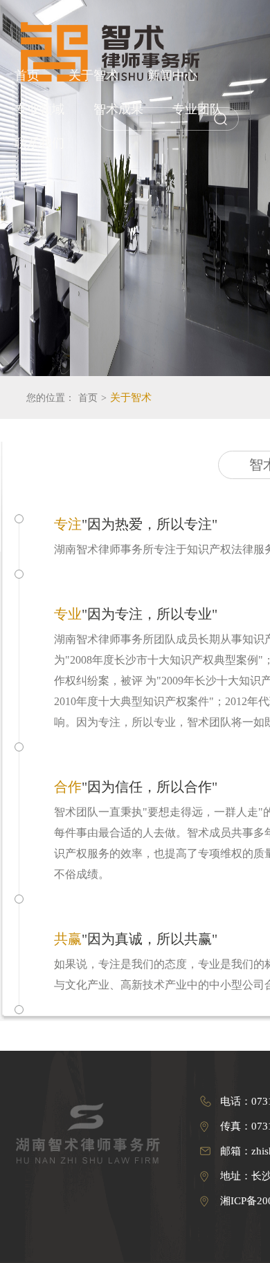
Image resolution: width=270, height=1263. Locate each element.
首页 (27, 75)
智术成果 (118, 109)
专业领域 (39, 109)
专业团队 (197, 109)
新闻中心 (172, 75)
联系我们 (39, 143)
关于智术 (93, 75)
